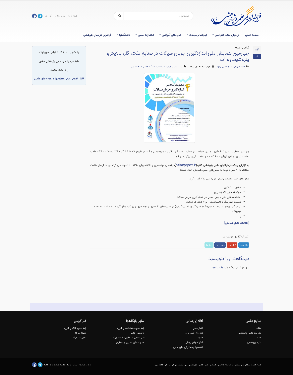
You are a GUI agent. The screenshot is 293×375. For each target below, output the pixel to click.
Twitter (209, 245)
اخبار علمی (198, 328)
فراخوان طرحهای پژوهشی (97, 35)
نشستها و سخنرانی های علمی (188, 347)
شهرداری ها (80, 333)
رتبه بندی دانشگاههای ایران (131, 328)
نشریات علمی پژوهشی (249, 333)
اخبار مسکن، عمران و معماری (130, 343)
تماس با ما (60, 16)
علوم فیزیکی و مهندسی (233, 67)
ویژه (219, 67)
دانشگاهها (124, 35)
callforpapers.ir (186, 165)
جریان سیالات (164, 67)
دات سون (158, 365)
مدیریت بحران (79, 338)
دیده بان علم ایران (194, 333)
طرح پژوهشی (254, 343)
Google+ (232, 245)
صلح (259, 338)
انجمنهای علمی (137, 333)
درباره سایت (85, 365)
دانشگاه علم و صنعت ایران (143, 67)
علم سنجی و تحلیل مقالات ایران (129, 338)
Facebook (220, 245)
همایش (199, 338)
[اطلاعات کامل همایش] (236, 223)
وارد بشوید (217, 267)
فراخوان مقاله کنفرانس (227, 35)
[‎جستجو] (119, 16)
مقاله (258, 328)
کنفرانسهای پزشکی (194, 343)
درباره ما (72, 16)
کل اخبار (47, 16)
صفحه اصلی (252, 35)
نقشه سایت (59, 365)
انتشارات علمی (146, 35)
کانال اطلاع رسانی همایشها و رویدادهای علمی (59, 78)
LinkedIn (243, 245)
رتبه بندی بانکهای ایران (75, 328)
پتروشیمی (177, 67)
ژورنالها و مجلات (198, 35)
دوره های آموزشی (171, 35)
